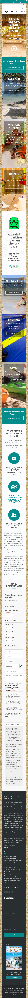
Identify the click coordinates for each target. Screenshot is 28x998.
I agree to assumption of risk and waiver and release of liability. (13, 714)
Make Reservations (14, 67)
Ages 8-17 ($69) (9, 638)
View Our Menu (14, 147)
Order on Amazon (14, 977)
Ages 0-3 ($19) (9, 624)
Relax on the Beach (14, 91)
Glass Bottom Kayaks (15, 379)
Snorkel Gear (14, 333)
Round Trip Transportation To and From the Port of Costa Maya (14, 499)
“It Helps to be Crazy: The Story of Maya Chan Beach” (14, 973)
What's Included (14, 293)
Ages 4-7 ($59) (9, 631)
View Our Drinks (14, 190)
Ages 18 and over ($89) (11, 611)
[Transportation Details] (14, 481)
